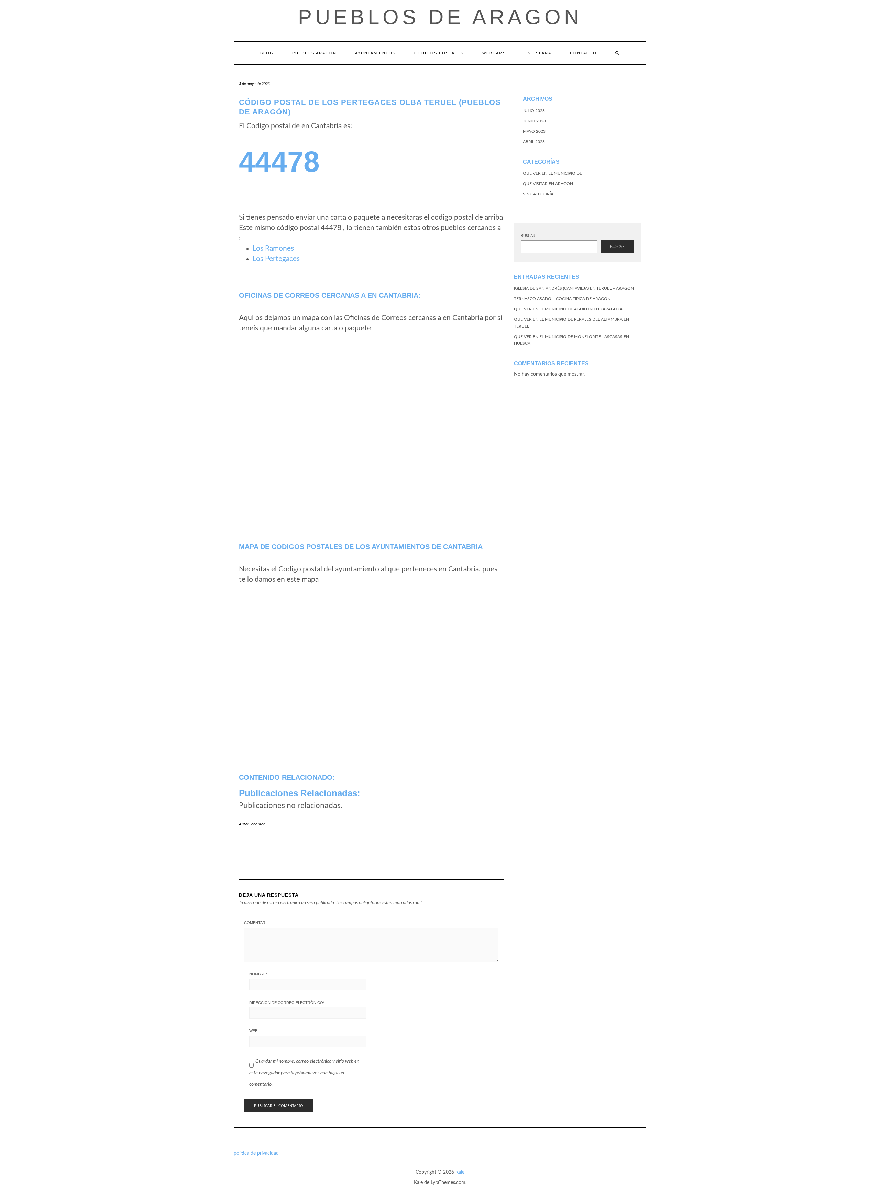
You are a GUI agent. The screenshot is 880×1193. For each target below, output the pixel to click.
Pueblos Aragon (314, 53)
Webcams (494, 53)
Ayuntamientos (375, 53)
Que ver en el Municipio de (552, 173)
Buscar (528, 236)
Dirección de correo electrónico (286, 1002)
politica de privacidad (256, 1153)
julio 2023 (534, 111)
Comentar (254, 923)
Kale (459, 1172)
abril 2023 (534, 142)
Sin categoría (538, 194)
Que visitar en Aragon (548, 184)
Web (253, 1031)
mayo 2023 (534, 131)
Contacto (583, 53)
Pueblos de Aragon (440, 17)
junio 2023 (534, 121)
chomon (258, 824)
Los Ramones (273, 248)
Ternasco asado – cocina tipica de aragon (562, 299)
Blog (267, 53)
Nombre (258, 974)
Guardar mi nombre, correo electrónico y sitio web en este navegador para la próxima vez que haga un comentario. (304, 1073)
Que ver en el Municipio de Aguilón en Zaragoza (568, 309)
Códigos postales (439, 53)
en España (538, 53)
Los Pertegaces (276, 258)
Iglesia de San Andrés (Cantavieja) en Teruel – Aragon (574, 288)
